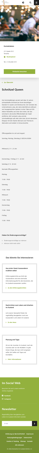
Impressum (30, 434)
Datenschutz (28, 437)
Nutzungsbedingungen (14, 437)
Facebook (7, 396)
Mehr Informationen (14, 359)
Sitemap (23, 441)
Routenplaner (11, 57)
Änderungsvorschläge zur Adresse (15, 240)
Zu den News (12, 322)
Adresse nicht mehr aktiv (12, 243)
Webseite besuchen (19, 71)
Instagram (7, 399)
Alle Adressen (19, 445)
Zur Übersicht (8, 82)
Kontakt (29, 441)
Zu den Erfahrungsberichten (17, 288)
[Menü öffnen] (36, 2)
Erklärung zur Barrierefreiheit (15, 434)
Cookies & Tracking (13, 441)
